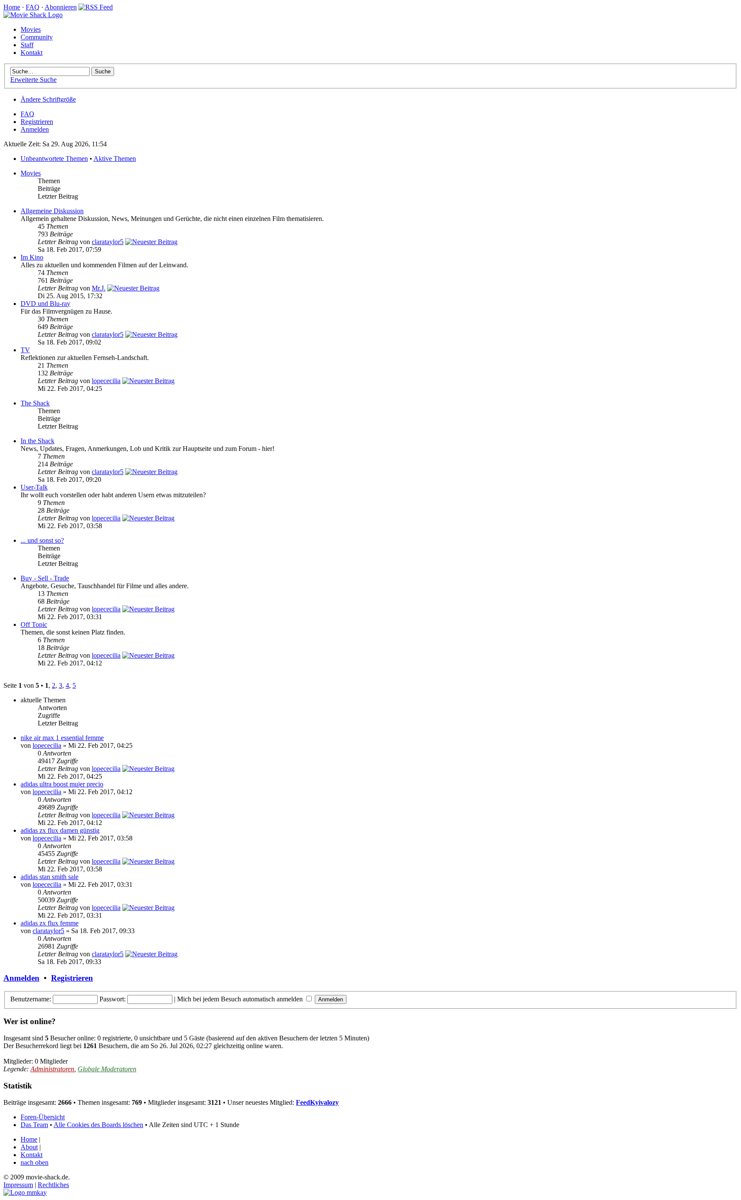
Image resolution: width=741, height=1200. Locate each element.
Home (11, 7)
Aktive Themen (114, 158)
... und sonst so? (42, 540)
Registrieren (37, 121)
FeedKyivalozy (317, 1102)
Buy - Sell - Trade (45, 578)
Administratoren (52, 1069)
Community (37, 37)
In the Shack (37, 440)
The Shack (35, 403)
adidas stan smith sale (49, 876)
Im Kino (32, 257)
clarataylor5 (108, 241)
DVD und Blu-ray (45, 303)
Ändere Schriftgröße (48, 99)
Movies (31, 29)
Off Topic (34, 624)
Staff (27, 44)
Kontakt (31, 52)
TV (25, 350)
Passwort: (112, 999)
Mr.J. (98, 288)
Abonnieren (61, 7)
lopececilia (106, 380)
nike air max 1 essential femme (62, 737)
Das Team (34, 1124)
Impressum (18, 1184)
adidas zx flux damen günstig (60, 830)
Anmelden (35, 129)
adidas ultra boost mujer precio (62, 784)
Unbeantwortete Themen (54, 158)
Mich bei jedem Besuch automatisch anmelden (240, 999)
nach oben (34, 1162)
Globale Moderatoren (107, 1069)
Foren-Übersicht (43, 1117)
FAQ (32, 7)
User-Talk (34, 487)
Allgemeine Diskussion (52, 211)
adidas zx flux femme (49, 923)
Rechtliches (53, 1184)
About (29, 1147)
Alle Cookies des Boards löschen (98, 1124)
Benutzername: (30, 999)
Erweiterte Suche (33, 79)
